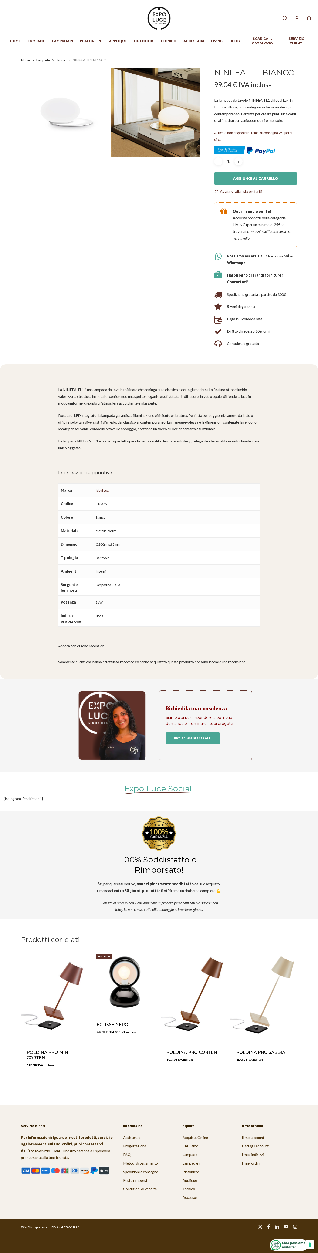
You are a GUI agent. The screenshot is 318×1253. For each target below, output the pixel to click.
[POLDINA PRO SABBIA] (263, 996)
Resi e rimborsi (135, 1180)
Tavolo (61, 60)
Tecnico (189, 1188)
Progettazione (134, 1146)
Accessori (190, 1197)
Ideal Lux (102, 490)
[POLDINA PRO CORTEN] (194, 996)
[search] (285, 18)
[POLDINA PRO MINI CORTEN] (54, 996)
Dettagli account (255, 1146)
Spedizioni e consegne (140, 1171)
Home (25, 60)
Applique (190, 1180)
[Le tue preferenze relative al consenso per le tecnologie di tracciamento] (309, 1244)
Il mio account (253, 1137)
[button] (238, 191)
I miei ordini (251, 1163)
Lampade (43, 60)
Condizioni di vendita (140, 1188)
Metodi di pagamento (140, 1163)
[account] (297, 18)
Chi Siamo (190, 1146)
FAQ (127, 1154)
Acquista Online (195, 1137)
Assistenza (131, 1137)
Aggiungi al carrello (255, 178)
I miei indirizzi (253, 1154)
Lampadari (191, 1163)
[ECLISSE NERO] (124, 982)
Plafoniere (191, 1171)
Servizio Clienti (49, 1150)
